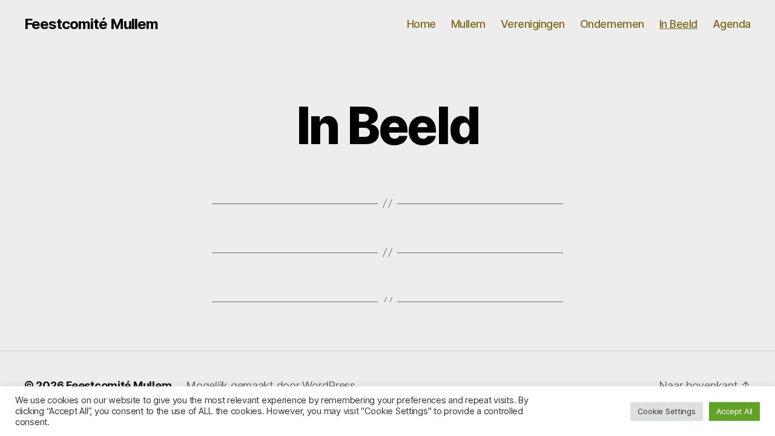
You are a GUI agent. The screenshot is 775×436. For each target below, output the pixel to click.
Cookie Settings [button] (667, 411)
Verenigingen (533, 24)
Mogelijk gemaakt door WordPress (270, 385)
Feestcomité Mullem (91, 24)
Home (421, 24)
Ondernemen (612, 24)
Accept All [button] (734, 411)
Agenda (732, 24)
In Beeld (678, 24)
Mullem (468, 24)
